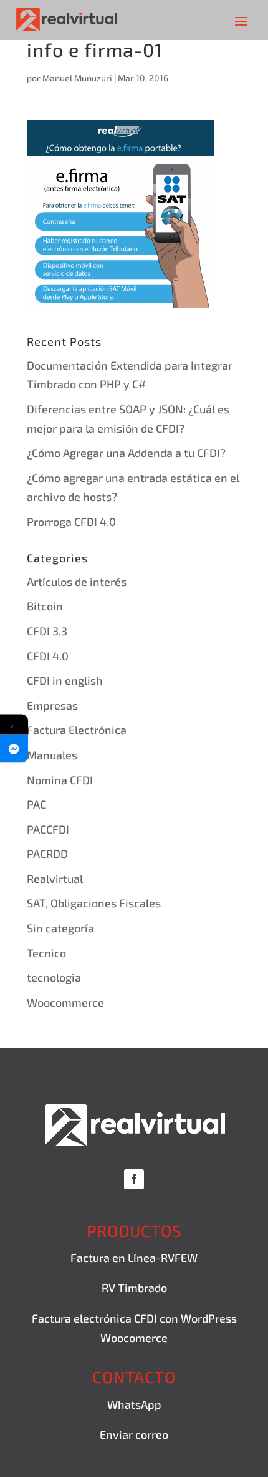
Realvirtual (55, 878)
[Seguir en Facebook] (134, 1179)
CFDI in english (65, 680)
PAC (36, 804)
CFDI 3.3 (47, 631)
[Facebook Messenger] (14, 749)
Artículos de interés (77, 581)
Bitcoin (45, 606)
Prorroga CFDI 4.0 (71, 521)
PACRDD (47, 853)
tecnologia (54, 977)
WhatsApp (134, 1404)
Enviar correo (134, 1434)
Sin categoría (60, 928)
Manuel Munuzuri (77, 78)
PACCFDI (48, 829)
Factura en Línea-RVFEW (134, 1257)
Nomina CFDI (60, 780)
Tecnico (46, 953)
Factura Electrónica (77, 730)
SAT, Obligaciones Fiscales (94, 903)
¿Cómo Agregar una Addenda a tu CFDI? (126, 453)
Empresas (52, 705)
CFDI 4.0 (48, 656)
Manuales (52, 755)
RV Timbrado (134, 1287)
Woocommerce (65, 1002)
